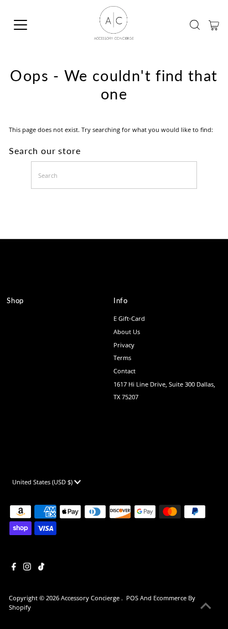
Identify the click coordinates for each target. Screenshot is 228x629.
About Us (126, 331)
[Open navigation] (31, 25)
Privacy (123, 345)
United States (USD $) (43, 482)
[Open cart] (214, 25)
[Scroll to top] (206, 607)
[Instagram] (27, 568)
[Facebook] (14, 568)
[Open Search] (194, 24)
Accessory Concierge (91, 598)
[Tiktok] (41, 568)
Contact (124, 371)
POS (132, 598)
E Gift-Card (129, 318)
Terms (122, 357)
